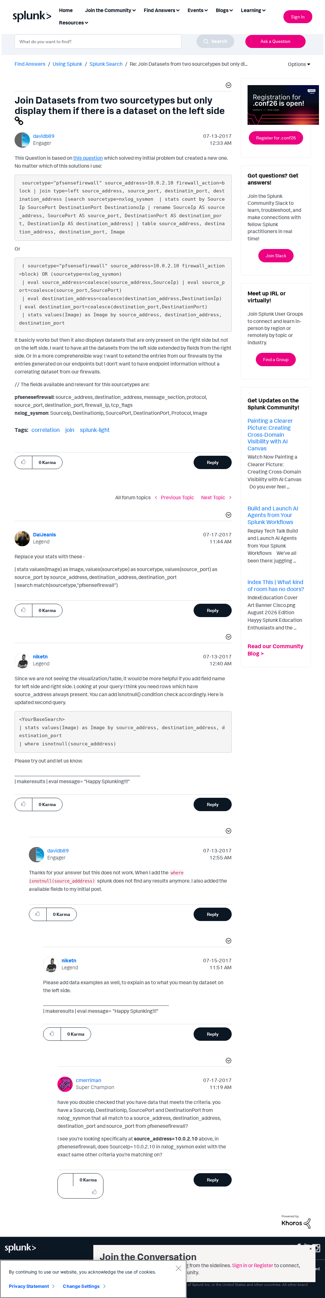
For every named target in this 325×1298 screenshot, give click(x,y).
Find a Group (276, 359)
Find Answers (30, 64)
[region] (93, 1279)
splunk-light (95, 429)
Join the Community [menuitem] (108, 10)
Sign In (298, 16)
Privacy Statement (29, 1286)
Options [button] (295, 64)
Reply (213, 462)
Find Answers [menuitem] (159, 10)
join (69, 429)
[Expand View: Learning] (264, 10)
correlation (45, 429)
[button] (227, 86)
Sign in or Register (252, 1265)
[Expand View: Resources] (86, 22)
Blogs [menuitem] (222, 10)
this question (88, 158)
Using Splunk (67, 64)
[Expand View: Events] (206, 10)
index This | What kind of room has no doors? (276, 585)
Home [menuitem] (66, 10)
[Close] (178, 1268)
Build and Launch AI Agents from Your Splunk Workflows (273, 515)
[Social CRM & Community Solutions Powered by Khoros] (296, 1221)
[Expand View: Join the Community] (134, 10)
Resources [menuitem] (71, 22)
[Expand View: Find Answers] (178, 10)
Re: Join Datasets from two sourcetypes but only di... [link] (189, 64)
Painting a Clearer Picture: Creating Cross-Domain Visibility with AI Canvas (270, 434)
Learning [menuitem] (251, 10)
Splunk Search (106, 64)
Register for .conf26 (276, 137)
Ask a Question (275, 41)
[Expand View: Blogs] (231, 10)
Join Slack (276, 255)
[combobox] (124, 41)
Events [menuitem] (195, 10)
